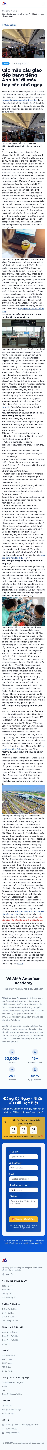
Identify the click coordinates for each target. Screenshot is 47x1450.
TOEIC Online (7, 1363)
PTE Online (6, 1367)
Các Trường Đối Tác (10, 1321)
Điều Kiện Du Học (9, 1317)
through (5, 407)
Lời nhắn (13, 1196)
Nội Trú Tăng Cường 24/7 (14, 1281)
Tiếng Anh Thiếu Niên (10, 1340)
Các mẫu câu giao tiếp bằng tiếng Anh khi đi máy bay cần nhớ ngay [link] (23, 15)
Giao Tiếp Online (8, 1355)
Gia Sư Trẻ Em (7, 1371)
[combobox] (23, 1190)
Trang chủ (6, 11)
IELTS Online (7, 1359)
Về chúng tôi (7, 1406)
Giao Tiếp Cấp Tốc (9, 1297)
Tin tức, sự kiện (8, 1413)
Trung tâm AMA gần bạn (11, 1410)
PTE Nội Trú (6, 1294)
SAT (3, 1390)
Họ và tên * (14, 1152)
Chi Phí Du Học (8, 1313)
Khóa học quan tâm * (19, 1185)
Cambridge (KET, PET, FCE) (13, 1382)
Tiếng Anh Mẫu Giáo (10, 1332)
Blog (15, 11)
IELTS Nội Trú (7, 1286)
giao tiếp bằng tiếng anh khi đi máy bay (20, 100)
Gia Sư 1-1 (6, 1344)
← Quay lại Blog (9, 25)
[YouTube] (7, 1274)
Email (11, 1174)
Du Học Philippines (11, 1304)
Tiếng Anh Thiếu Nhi (10, 1336)
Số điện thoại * (16, 1163)
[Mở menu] (43, 3)
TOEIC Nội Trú (7, 1290)
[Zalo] (12, 1274)
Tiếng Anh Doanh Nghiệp (12, 1394)
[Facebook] (3, 1274)
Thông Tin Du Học (9, 1309)
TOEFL (4, 1386)
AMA (20, 963)
